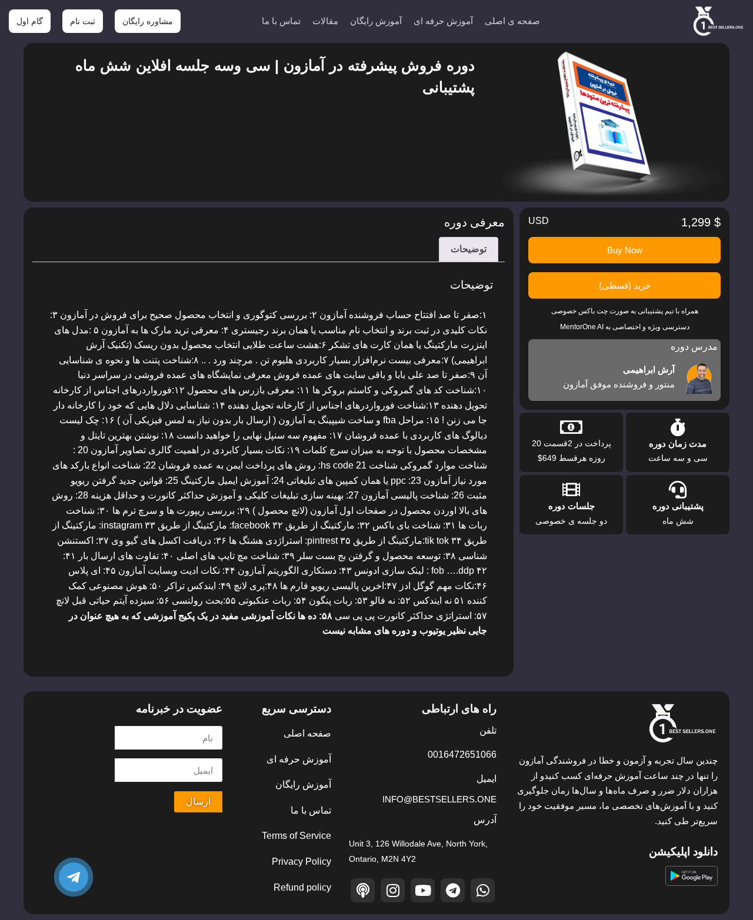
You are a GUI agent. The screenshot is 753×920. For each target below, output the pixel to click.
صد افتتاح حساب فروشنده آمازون (386, 315)
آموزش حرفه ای (443, 21)
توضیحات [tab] (469, 249)
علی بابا (409, 375)
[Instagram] (393, 890)
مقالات (325, 21)
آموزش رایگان (376, 21)
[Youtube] (423, 890)
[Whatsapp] (483, 890)
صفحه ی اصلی (512, 21)
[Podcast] (363, 890)
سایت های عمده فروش (319, 375)
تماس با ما (281, 21)
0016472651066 (462, 755)
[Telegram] (453, 890)
